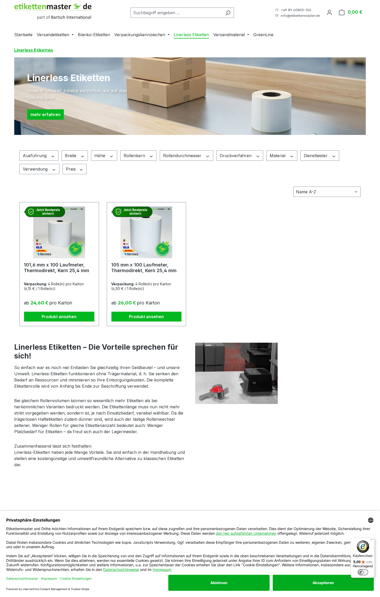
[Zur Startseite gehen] (53, 11)
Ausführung (35, 155)
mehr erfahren (45, 114)
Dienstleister (316, 155)
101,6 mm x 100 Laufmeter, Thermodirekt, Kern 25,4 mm (56, 267)
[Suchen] (228, 12)
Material (278, 155)
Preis (71, 169)
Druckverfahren (236, 155)
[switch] (363, 572)
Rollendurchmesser (183, 155)
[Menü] (372, 541)
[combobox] (176, 12)
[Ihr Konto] (329, 12)
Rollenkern (135, 155)
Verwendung (36, 169)
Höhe (100, 155)
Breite (71, 155)
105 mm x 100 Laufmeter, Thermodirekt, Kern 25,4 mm (144, 267)
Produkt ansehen (59, 316)
